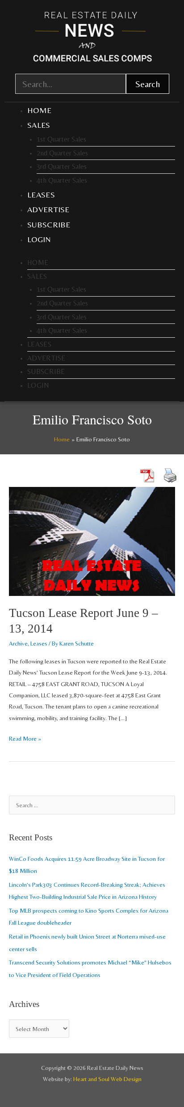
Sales (38, 125)
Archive (18, 643)
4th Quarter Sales (62, 180)
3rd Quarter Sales (62, 166)
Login (39, 239)
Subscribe (49, 224)
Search (147, 84)
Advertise (48, 209)
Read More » (25, 737)
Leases (41, 194)
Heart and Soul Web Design (107, 1078)
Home (39, 110)
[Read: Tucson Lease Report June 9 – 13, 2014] (92, 540)
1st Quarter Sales (61, 139)
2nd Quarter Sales (62, 153)
